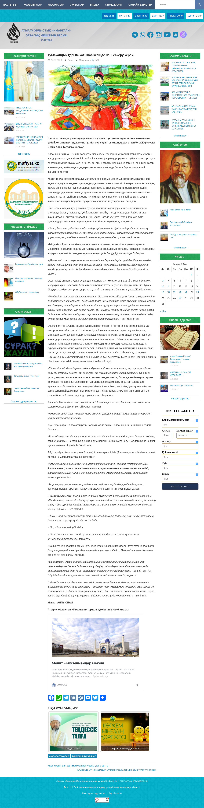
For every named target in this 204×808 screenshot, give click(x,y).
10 (163, 286)
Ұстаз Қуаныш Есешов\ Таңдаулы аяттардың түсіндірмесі (180, 359)
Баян (70, 60)
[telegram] (135, 37)
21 (186, 292)
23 (197, 292)
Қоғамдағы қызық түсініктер (26, 376)
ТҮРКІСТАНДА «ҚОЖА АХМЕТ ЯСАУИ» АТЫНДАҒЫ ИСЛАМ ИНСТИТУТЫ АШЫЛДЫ (29, 140)
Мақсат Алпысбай (59, 756)
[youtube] (167, 37)
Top (196, 800)
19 (174, 292)
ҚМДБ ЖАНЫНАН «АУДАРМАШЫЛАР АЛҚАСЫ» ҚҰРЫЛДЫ (29, 111)
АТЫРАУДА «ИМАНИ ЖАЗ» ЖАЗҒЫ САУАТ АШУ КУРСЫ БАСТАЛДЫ (184, 109)
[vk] (175, 37)
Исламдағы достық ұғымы (181, 385)
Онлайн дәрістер (140, 4)
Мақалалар (56, 4)
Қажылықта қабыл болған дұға (29, 264)
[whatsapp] (142, 37)
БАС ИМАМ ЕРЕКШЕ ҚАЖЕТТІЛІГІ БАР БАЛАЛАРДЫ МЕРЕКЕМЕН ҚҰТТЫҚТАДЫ (185, 95)
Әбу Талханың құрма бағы (27, 292)
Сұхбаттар (77, 4)
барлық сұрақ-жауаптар (24, 401)
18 (169, 292)
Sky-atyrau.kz (115, 793)
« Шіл (163, 311)
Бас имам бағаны (180, 56)
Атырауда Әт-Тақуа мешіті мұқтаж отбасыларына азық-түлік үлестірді (116, 769)
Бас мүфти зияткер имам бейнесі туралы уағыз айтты (78, 765)
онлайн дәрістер (180, 398)
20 (180, 292)
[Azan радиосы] (183, 37)
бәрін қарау (24, 153)
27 (180, 298)
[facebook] (150, 37)
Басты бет (10, 4)
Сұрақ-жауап (113, 4)
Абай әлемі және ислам (180, 210)
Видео (94, 4)
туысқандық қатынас (84, 756)
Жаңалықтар (33, 4)
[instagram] (158, 37)
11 (168, 286)
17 (163, 292)
